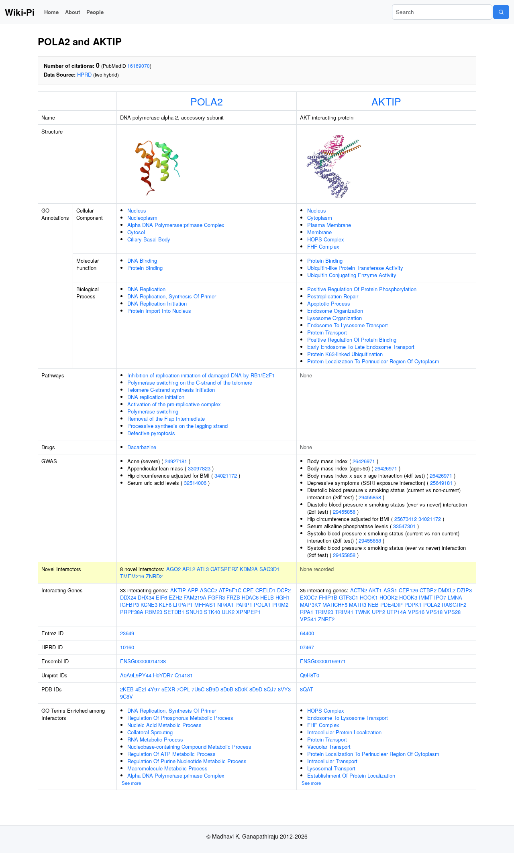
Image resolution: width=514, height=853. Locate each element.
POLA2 (206, 101)
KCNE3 (149, 604)
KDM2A (249, 569)
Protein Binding (145, 268)
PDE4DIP (391, 604)
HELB (267, 597)
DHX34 (146, 597)
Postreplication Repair (332, 296)
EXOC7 (308, 597)
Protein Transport (327, 332)
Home (51, 12)
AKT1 (375, 590)
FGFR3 (216, 597)
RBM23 (153, 612)
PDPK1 (413, 604)
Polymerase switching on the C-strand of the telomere (189, 382)
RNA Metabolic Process (155, 739)
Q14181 (184, 675)
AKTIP (386, 101)
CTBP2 (428, 590)
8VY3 (284, 689)
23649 (127, 633)
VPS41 (308, 619)
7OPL (183, 689)
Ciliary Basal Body (148, 239)
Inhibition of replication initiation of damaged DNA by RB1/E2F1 (201, 375)
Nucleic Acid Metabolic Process (164, 725)
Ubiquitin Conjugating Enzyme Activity (351, 275)
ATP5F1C (230, 590)
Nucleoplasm (142, 217)
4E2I (140, 689)
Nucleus (136, 210)
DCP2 (284, 590)
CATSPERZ (224, 569)
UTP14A (396, 612)
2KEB (127, 689)
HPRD (84, 74)
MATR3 (357, 604)
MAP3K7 (310, 604)
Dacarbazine (141, 447)
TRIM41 (344, 612)
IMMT (425, 597)
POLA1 (262, 604)
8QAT (306, 689)
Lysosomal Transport (331, 768)
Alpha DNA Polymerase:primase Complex (175, 225)
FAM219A (195, 597)
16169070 (138, 65)
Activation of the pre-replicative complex (174, 404)
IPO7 (440, 597)
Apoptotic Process (328, 303)
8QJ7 (270, 689)
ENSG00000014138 (143, 661)
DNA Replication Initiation (157, 303)
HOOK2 (388, 597)
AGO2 (173, 569)
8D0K (241, 689)
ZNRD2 (154, 576)
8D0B (226, 689)
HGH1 (282, 597)
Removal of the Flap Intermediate (166, 418)
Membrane (319, 232)
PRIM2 (280, 604)
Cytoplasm (319, 217)
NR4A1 (225, 604)
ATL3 (203, 569)
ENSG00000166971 (323, 661)
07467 (307, 647)
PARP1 (243, 604)
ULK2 (228, 612)
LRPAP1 (183, 604)
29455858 (370, 497)
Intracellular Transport (332, 761)
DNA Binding (142, 260)
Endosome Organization (335, 310)
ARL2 (188, 569)
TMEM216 (132, 576)
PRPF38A (131, 612)
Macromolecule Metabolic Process (167, 768)
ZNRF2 (326, 619)
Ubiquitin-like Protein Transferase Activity (355, 268)
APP (193, 590)
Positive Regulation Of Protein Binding (351, 339)
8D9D (255, 689)
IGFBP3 (129, 604)
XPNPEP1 (248, 612)
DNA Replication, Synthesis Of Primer (171, 296)
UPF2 (378, 612)
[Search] (501, 12)
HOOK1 (369, 597)
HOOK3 (408, 597)
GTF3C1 (348, 597)
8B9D (212, 689)
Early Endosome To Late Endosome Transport (360, 347)
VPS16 (416, 612)
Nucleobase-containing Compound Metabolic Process (189, 746)
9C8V (126, 696)
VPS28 (452, 612)
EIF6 (161, 597)
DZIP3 (464, 590)
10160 (127, 647)
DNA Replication (146, 289)
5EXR (168, 689)
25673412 (405, 519)
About (72, 12)
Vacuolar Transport (329, 746)
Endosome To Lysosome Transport (347, 325)
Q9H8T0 (309, 675)
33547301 (404, 526)
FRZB (233, 597)
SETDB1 (174, 612)
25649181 (441, 482)
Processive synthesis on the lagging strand (177, 426)
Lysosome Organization (334, 318)
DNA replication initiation (155, 397)
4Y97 (154, 689)
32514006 (195, 482)
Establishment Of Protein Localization (351, 775)
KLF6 (165, 604)
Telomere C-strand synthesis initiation (171, 389)
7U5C (198, 689)
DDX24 (128, 597)
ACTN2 (358, 590)
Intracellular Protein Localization (344, 732)
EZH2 (175, 597)
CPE (248, 590)
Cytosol (136, 232)
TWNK (362, 612)
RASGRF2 (454, 604)
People (95, 12)
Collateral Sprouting (150, 732)
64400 (307, 633)
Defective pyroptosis (151, 433)
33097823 (199, 468)
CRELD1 (265, 590)
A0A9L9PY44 (135, 675)
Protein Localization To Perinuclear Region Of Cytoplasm (373, 361)
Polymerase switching (152, 411)
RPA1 (306, 612)
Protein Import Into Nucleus (159, 310)
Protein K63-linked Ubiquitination (345, 354)
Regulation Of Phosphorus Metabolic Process (180, 717)
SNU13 (194, 612)
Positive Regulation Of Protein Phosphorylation (361, 289)
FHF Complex (323, 246)
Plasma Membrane (329, 225)
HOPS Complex (325, 239)
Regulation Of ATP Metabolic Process (171, 754)
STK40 (212, 612)
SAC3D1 (269, 569)
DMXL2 (446, 590)
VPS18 (434, 612)
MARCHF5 (334, 604)
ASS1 (390, 590)
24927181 (176, 461)
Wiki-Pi (20, 12)
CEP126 (408, 590)
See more (131, 783)
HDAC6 (250, 597)
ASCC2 (208, 590)
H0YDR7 (163, 675)
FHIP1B (328, 597)
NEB (373, 604)
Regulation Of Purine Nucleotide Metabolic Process (187, 761)
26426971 (364, 461)
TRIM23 (324, 612)
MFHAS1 (205, 604)
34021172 (225, 475)
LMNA (455, 597)
